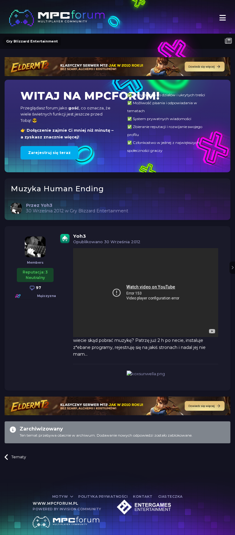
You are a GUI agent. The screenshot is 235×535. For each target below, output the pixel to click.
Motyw (60, 496)
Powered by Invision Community (67, 509)
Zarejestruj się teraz (49, 152)
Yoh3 (79, 236)
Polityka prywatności (103, 496)
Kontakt (143, 496)
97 (38, 287)
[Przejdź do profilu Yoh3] (16, 208)
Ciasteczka (170, 496)
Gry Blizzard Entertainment (99, 211)
